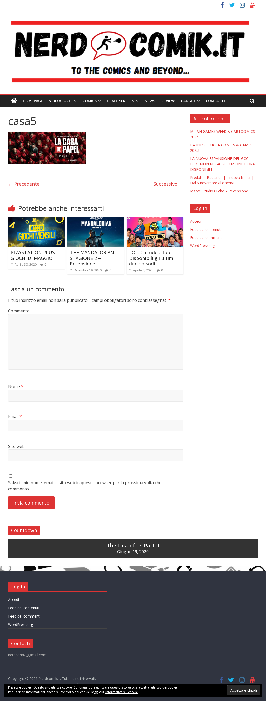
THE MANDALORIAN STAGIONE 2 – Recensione (92, 258)
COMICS (90, 100)
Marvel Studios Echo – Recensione (219, 190)
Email (15, 416)
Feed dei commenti (206, 237)
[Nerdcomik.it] (14, 100)
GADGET (188, 100)
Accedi (195, 221)
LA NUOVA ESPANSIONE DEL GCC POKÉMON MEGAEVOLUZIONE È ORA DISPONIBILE (222, 164)
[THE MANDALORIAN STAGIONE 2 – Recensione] (95, 220)
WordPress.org (202, 245)
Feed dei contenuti (205, 229)
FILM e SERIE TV (121, 100)
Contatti (215, 100)
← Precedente (23, 184)
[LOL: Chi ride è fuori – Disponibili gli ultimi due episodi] (155, 220)
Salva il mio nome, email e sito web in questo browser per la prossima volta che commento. (85, 486)
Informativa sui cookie (121, 692)
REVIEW (168, 100)
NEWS (150, 100)
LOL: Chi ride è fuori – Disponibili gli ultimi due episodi (153, 258)
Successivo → (168, 184)
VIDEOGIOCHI (60, 100)
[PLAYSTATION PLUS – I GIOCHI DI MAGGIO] (36, 220)
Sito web (16, 446)
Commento (19, 311)
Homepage (33, 100)
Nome (15, 386)
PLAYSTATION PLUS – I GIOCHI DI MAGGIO (36, 255)
